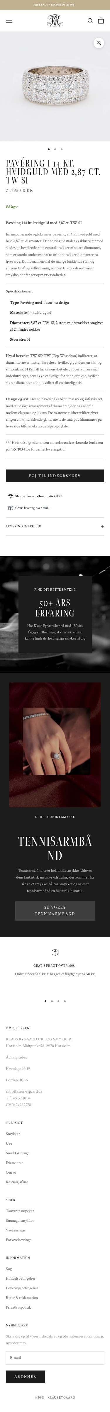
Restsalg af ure (17, 1182)
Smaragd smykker (20, 1220)
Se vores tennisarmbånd (55, 910)
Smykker (13, 1133)
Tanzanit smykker (20, 1211)
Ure (9, 1143)
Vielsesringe (15, 1230)
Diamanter (14, 1162)
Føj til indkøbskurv (55, 476)
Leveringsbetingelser (22, 1288)
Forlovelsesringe (18, 1240)
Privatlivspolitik (18, 1307)
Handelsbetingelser (20, 1278)
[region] (55, 970)
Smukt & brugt (17, 1153)
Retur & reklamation (22, 1297)
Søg (9, 1268)
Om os (11, 1172)
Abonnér (25, 1376)
